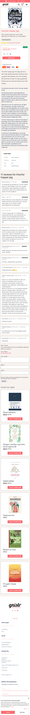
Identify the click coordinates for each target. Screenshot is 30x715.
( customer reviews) (14, 43)
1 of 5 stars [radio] (1, 353)
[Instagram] (15, 610)
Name (3, 364)
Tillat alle (8, 712)
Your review (4, 356)
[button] (26, 4)
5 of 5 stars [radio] (10, 353)
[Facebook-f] (12, 610)
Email (3, 370)
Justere (25, 708)
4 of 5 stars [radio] (8, 353)
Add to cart (11, 58)
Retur (3, 631)
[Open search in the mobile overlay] (18, 4)
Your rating (4, 351)
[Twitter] (17, 610)
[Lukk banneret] (28, 698)
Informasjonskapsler (6, 642)
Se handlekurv (5, 629)
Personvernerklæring (6, 646)
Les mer (12, 706)
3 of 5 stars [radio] (6, 353)
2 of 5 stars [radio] (4, 353)
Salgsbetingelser (5, 644)
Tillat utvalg (22, 712)
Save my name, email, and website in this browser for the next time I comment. (14, 378)
